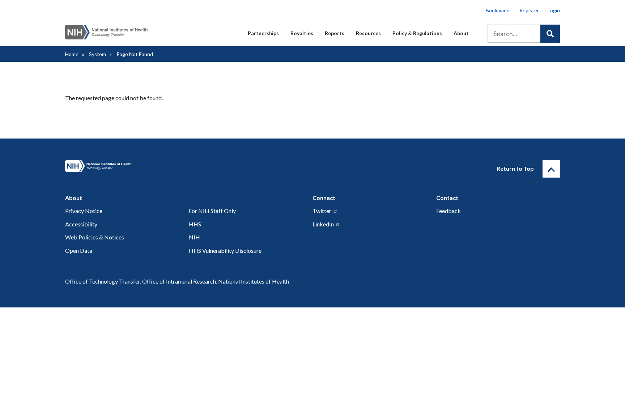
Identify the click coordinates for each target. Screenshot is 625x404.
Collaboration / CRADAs (209, 104)
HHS (195, 224)
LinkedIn (323, 224)
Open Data (78, 250)
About (461, 33)
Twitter (321, 210)
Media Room (322, 104)
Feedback (318, 104)
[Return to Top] (551, 169)
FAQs (185, 104)
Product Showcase (329, 120)
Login (554, 10)
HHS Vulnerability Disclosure (225, 250)
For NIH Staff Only (212, 210)
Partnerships (263, 33)
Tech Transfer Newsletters (339, 120)
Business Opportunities (335, 104)
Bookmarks (498, 10)
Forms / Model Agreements (212, 136)
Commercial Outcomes (207, 120)
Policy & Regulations (417, 33)
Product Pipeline (326, 136)
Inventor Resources (202, 104)
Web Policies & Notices (94, 237)
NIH (194, 237)
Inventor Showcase (329, 104)
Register (529, 10)
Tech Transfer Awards (205, 104)
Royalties (301, 33)
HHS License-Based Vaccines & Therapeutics (234, 136)
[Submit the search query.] (550, 34)
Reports (334, 33)
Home (71, 54)
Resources (368, 33)
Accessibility (81, 224)
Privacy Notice (83, 210)
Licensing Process (200, 120)
